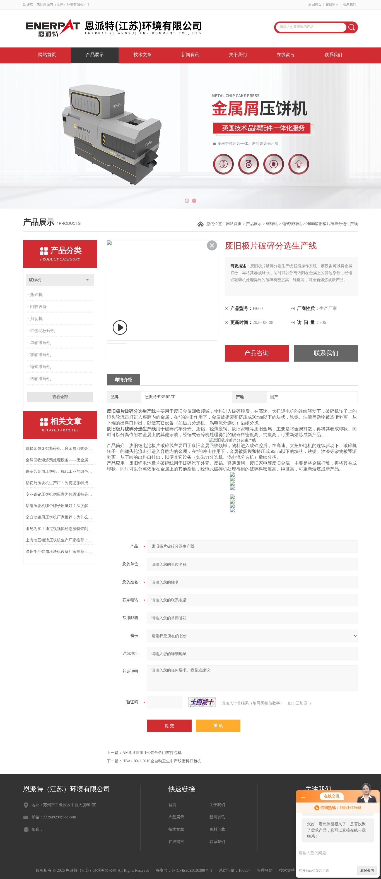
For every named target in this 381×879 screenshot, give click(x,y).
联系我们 (349, 4)
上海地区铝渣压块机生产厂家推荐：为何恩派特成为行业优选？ (60, 540)
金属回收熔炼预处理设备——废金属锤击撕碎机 (60, 460)
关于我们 (238, 54)
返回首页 (315, 4)
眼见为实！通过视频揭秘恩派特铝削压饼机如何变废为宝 (60, 529)
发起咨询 (367, 870)
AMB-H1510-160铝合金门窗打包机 (152, 753)
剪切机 (36, 318)
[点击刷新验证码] (202, 702)
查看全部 (60, 397)
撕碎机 (36, 294)
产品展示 (95, 54)
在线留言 (332, 4)
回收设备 (38, 306)
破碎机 (272, 224)
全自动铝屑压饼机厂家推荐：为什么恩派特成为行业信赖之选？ (60, 517)
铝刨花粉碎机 (42, 330)
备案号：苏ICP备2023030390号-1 (184, 870)
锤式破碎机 (292, 224)
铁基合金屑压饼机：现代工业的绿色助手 (60, 471)
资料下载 (217, 829)
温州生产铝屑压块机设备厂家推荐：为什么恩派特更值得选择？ (60, 552)
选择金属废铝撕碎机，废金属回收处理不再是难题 (60, 448)
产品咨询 (256, 353)
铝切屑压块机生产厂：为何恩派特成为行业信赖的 (60, 483)
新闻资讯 (190, 54)
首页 (172, 805)
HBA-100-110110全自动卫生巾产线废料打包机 (161, 761)
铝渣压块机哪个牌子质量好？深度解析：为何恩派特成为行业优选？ (60, 506)
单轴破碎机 (40, 342)
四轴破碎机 (40, 378)
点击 (87, 280)
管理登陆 (265, 870)
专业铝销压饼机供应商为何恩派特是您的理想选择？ (60, 494)
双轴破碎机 (40, 354)
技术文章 (142, 54)
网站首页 (47, 54)
